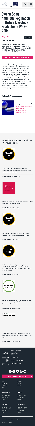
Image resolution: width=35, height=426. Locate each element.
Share (28, 37)
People (19, 383)
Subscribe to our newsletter (17, 376)
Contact (19, 385)
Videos (3, 400)
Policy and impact (6, 395)
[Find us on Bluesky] (17, 371)
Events (19, 381)
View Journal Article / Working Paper (16, 57)
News (3, 387)
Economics (21, 405)
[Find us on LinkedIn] (10, 371)
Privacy (10, 422)
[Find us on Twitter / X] (13, 371)
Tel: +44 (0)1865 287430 (16, 363)
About (3, 381)
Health (20, 392)
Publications (4, 385)
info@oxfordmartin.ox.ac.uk (17, 360)
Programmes (5, 383)
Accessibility (4, 422)
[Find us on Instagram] (21, 371)
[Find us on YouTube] (24, 371)
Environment (6, 392)
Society (4, 405)
